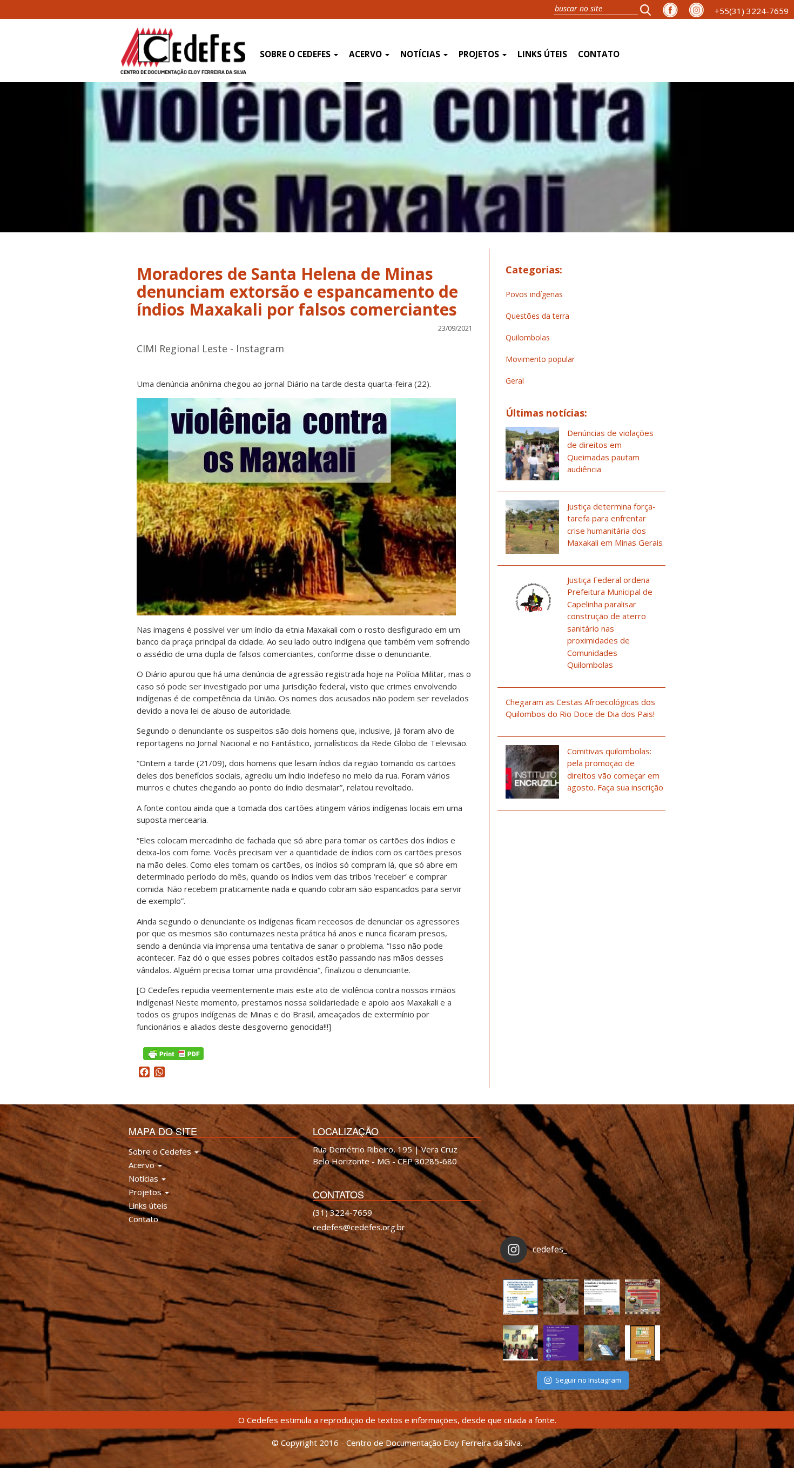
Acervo (366, 54)
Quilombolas (528, 337)
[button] (648, 9)
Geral (515, 381)
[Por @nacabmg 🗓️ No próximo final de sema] (520, 1297)
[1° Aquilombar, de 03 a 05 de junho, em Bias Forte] (642, 1297)
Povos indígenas (534, 294)
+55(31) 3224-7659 (752, 10)
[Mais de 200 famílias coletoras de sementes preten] (560, 1297)
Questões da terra (537, 316)
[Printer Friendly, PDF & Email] (173, 1053)
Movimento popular (540, 359)
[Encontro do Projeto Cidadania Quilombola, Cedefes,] (520, 1342)
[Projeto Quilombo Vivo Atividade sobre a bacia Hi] (601, 1342)
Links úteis (542, 54)
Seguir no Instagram (588, 1380)
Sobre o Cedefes (296, 54)
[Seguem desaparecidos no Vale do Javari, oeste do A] (601, 1297)
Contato (599, 54)
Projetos (480, 54)
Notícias (421, 54)
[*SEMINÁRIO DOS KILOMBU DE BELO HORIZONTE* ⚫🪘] (642, 1342)
